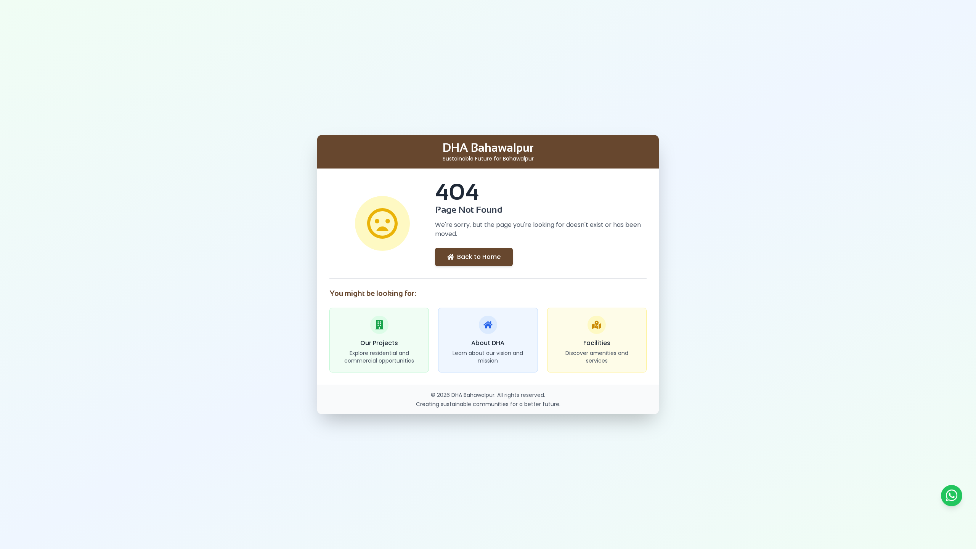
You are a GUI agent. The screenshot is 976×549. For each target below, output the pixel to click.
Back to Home (479, 256)
